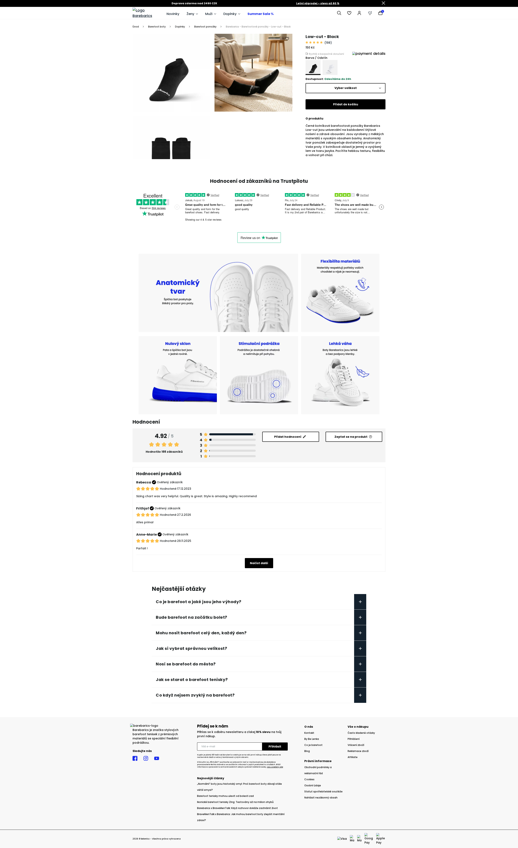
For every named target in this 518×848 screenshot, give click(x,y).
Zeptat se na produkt (350, 437)
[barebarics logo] (147, 13)
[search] (339, 13)
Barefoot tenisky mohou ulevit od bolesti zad (225, 796)
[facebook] (135, 758)
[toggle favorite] (287, 39)
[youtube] (156, 758)
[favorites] (349, 13)
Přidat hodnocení (287, 437)
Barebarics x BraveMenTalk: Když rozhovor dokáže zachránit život (237, 808)
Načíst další (259, 563)
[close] (383, 3)
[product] (313, 67)
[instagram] (145, 758)
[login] (359, 13)
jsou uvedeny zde (275, 767)
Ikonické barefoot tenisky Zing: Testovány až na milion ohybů (235, 802)
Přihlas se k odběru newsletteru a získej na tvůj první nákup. (239, 734)
